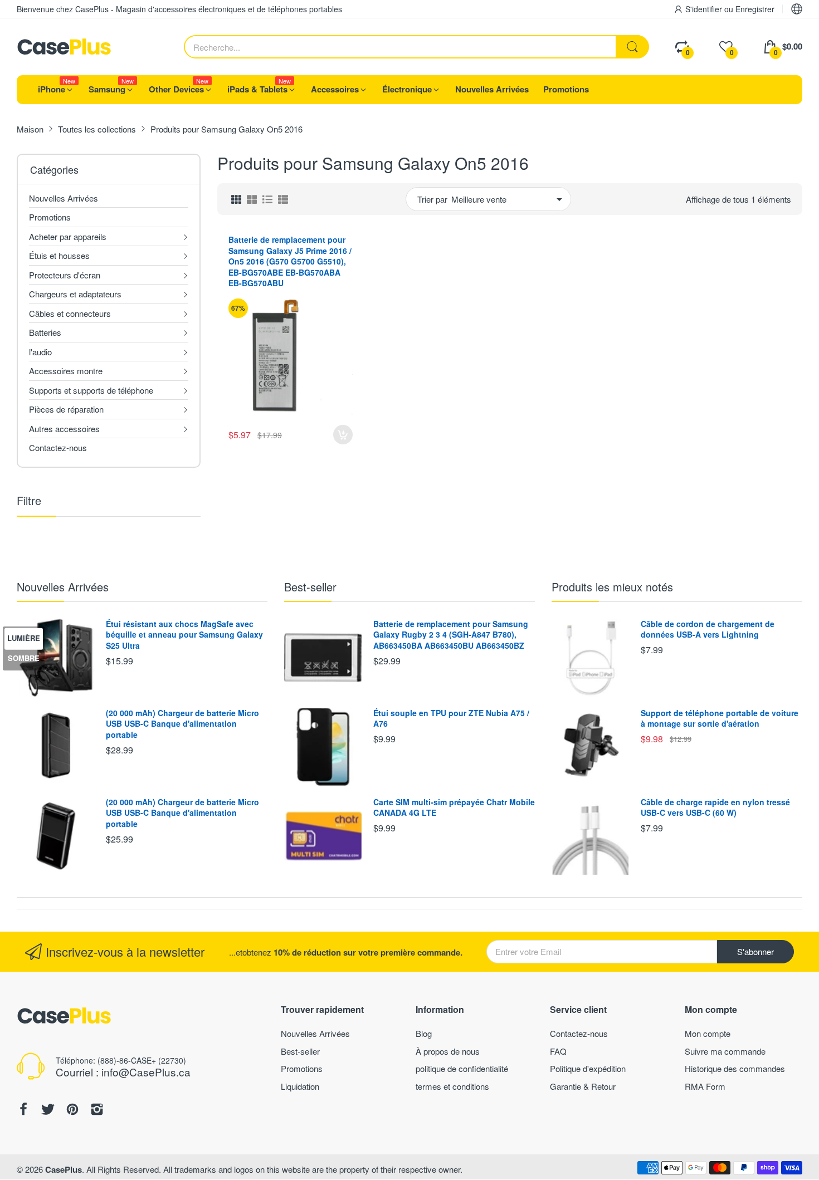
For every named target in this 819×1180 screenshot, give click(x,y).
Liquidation (300, 1086)
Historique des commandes (735, 1068)
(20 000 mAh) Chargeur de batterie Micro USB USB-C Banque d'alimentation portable (182, 723)
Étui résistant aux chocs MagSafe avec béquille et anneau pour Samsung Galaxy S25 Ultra (184, 634)
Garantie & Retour (583, 1086)
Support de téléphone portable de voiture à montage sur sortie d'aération (719, 718)
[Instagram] (97, 1110)
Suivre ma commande (725, 1051)
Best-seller (310, 587)
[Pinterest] (72, 1110)
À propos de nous (448, 1051)
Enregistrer (754, 8)
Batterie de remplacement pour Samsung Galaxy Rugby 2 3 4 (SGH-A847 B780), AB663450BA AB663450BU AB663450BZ (450, 634)
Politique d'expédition (588, 1068)
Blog (424, 1033)
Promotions (302, 1068)
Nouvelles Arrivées (63, 587)
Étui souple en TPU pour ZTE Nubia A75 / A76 (451, 718)
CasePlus (63, 1169)
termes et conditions (452, 1086)
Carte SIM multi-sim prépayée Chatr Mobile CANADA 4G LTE (454, 807)
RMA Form (705, 1086)
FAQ (558, 1051)
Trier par (432, 199)
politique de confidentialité (462, 1068)
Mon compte (707, 1033)
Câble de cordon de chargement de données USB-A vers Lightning (707, 629)
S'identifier (704, 8)
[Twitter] (48, 1110)
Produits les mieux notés (612, 587)
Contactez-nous (579, 1033)
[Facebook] (23, 1110)
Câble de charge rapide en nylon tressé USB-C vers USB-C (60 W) (715, 807)
